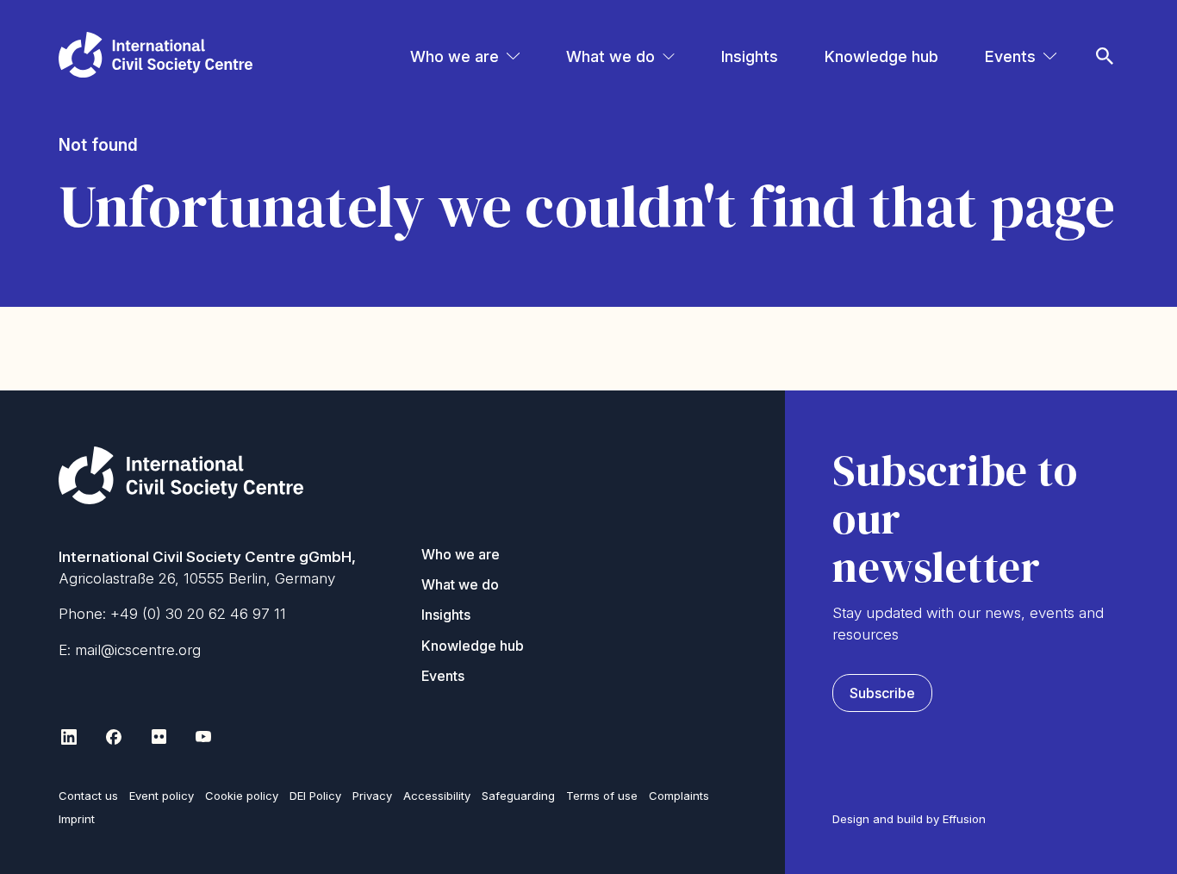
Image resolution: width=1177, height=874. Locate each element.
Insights (749, 56)
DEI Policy (315, 795)
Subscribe (882, 693)
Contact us (88, 795)
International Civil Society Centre (155, 55)
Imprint (77, 819)
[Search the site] (1104, 33)
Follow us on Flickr (158, 737)
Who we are (454, 56)
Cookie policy (241, 795)
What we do (610, 56)
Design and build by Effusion (909, 819)
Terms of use (602, 795)
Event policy (161, 795)
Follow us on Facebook (113, 737)
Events (1010, 56)
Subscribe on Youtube (203, 737)
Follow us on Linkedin (69, 737)
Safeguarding (518, 795)
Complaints (679, 795)
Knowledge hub (881, 56)
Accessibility (436, 795)
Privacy (372, 795)
